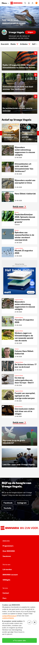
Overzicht (5, 44)
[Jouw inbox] (29, 3)
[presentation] (19, 17)
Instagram (22, 503)
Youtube (7, 508)
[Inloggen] (32, 3)
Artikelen (24, 44)
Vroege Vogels (16, 32)
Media (13, 44)
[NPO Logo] (36, 3)
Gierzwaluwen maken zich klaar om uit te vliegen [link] (18, 22)
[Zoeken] (25, 3)
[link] (19, 206)
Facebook (8, 503)
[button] (2, 17)
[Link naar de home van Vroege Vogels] (4, 32)
